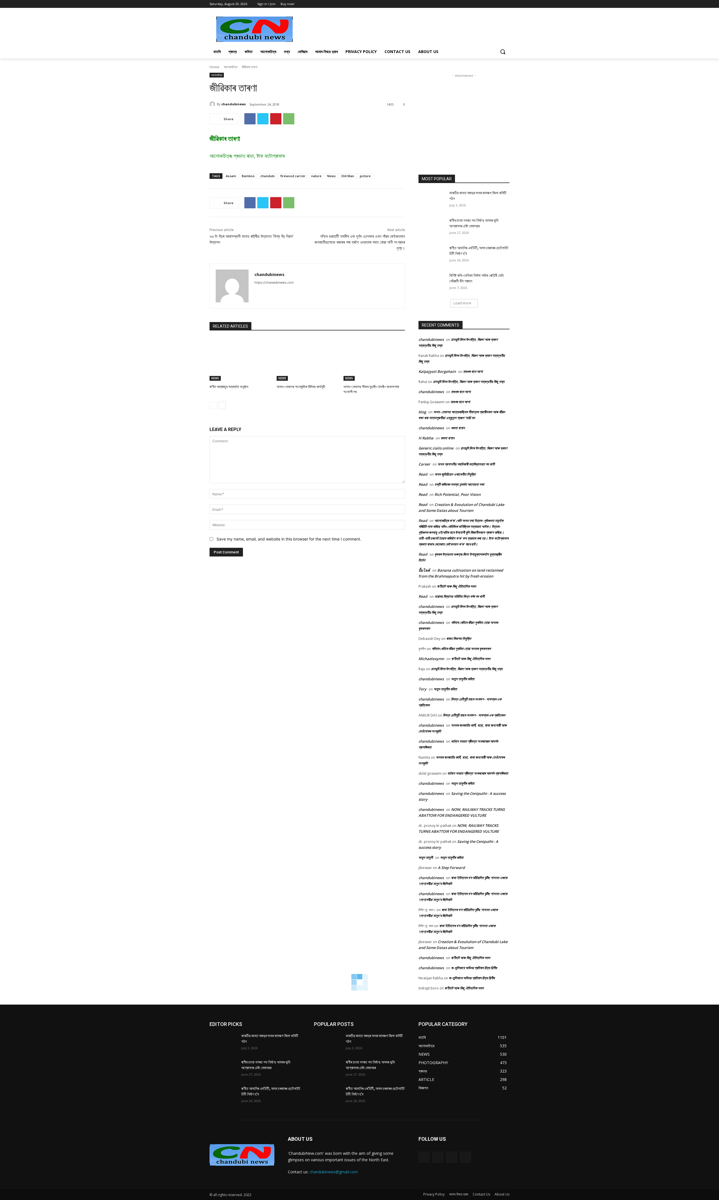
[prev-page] (213, 405)
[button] (502, 51)
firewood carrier (293, 176)
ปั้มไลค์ (424, 570)
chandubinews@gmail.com (334, 1171)
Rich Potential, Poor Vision (457, 494)
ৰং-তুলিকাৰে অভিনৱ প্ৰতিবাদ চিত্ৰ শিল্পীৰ (474, 967)
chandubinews (233, 104)
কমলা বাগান (458, 427)
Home (214, 67)
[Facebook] (491, 4)
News (331, 176)
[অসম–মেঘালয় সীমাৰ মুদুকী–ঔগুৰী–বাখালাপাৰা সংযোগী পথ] (374, 359)
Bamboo (248, 176)
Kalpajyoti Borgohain (437, 371)
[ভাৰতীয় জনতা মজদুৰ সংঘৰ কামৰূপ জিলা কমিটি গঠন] (432, 199)
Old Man (347, 176)
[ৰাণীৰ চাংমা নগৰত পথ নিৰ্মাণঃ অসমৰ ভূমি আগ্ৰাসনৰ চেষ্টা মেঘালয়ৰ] (432, 227)
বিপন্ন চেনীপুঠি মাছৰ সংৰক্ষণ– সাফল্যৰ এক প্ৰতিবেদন (474, 715)
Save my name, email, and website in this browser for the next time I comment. (289, 539)
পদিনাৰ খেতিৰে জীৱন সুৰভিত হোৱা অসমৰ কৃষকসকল (461, 648)
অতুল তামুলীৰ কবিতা (462, 678)
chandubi (267, 176)
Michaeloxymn (431, 658)
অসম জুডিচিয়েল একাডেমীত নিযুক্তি (454, 474)
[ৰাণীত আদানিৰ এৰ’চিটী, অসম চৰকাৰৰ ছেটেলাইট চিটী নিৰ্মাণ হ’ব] (432, 254)
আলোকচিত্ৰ (230, 67)
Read (422, 474)
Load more (462, 303)
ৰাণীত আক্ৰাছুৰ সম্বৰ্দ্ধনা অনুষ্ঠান (229, 387)
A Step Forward (451, 867)
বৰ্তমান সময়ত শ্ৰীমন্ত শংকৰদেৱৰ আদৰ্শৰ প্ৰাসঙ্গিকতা (477, 773)
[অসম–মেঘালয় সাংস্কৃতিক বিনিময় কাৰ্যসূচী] (307, 359)
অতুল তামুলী (425, 857)
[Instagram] (437, 1157)
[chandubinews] (213, 104)
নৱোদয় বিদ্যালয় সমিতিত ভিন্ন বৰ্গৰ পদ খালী (459, 596)
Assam (231, 176)
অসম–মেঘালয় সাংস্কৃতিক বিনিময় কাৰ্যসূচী (301, 387)
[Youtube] (506, 4)
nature (316, 176)
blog (422, 411)
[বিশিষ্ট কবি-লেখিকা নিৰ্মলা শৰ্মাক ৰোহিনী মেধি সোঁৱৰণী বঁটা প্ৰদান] (432, 282)
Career (424, 464)
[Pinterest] (275, 118)
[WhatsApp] (288, 118)
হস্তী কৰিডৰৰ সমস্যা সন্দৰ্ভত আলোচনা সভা (459, 484)
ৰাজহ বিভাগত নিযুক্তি (458, 638)
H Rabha (425, 438)
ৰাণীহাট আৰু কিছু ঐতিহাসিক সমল (456, 586)
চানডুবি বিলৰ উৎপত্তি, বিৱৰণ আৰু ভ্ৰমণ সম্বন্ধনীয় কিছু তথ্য (468, 381)
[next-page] (222, 405)
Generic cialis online (435, 448)
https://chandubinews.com (274, 282)
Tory (422, 689)
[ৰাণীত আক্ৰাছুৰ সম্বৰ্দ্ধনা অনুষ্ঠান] (240, 359)
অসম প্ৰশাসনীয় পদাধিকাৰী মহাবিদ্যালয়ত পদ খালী (466, 464)
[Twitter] (498, 4)
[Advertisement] (401, 28)
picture (365, 176)
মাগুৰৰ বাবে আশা (473, 371)
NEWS (215, 378)
